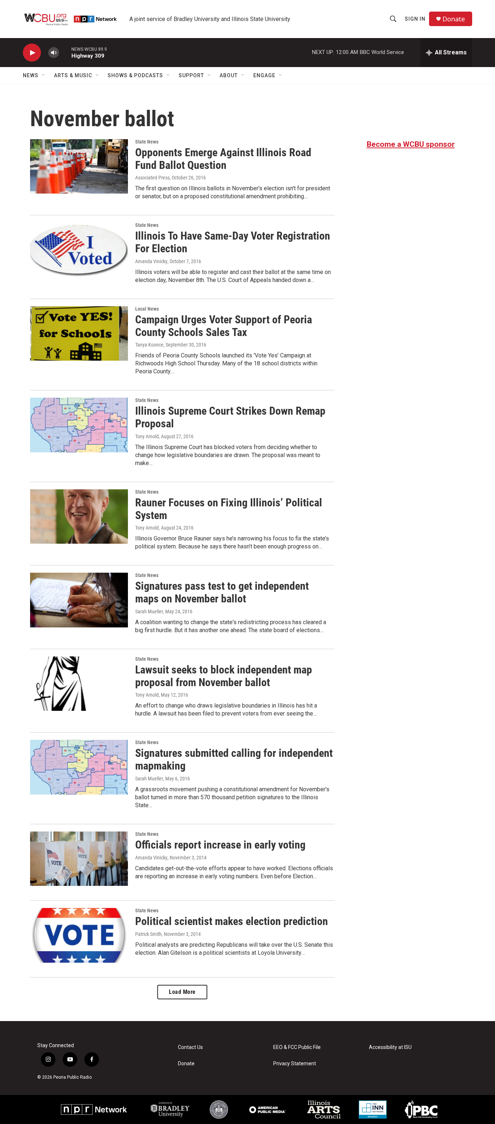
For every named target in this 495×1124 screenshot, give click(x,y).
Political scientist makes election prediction (231, 921)
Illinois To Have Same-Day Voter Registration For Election (232, 242)
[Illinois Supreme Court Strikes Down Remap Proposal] (79, 425)
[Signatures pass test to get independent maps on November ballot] (79, 600)
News (30, 75)
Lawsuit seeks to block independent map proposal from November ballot (223, 676)
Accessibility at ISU (390, 1047)
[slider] (65, 52)
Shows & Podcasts (135, 75)
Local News (147, 309)
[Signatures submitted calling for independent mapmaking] (79, 767)
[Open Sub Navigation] (44, 75)
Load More (182, 991)
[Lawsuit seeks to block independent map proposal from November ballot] (79, 683)
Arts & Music (73, 75)
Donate (453, 19)
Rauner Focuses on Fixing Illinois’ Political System (228, 509)
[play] (32, 53)
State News (146, 142)
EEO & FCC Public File (297, 1047)
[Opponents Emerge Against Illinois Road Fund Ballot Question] (79, 166)
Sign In (415, 19)
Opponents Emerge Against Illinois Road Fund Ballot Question (223, 158)
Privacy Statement (294, 1063)
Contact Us (190, 1047)
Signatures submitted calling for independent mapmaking (234, 759)
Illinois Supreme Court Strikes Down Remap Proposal (230, 417)
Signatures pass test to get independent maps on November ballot (222, 592)
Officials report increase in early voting (220, 844)
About (229, 75)
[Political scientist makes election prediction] (79, 935)
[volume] (53, 53)
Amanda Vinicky (151, 261)
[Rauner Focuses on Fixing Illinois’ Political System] (79, 516)
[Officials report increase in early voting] (79, 858)
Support (191, 75)
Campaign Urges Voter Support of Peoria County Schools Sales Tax (223, 326)
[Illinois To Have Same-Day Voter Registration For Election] (79, 250)
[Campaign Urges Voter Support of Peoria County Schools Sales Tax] (79, 333)
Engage (264, 75)
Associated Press (152, 178)
